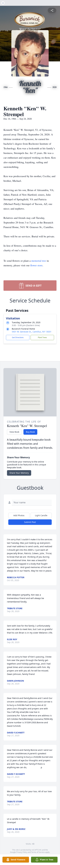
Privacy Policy (21, 852)
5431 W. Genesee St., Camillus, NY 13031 (31, 331)
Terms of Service (38, 852)
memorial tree (38, 260)
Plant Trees (42, 337)
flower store (36, 265)
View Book (14, 431)
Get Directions (18, 337)
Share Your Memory (19, 472)
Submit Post (30, 522)
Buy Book (30, 431)
